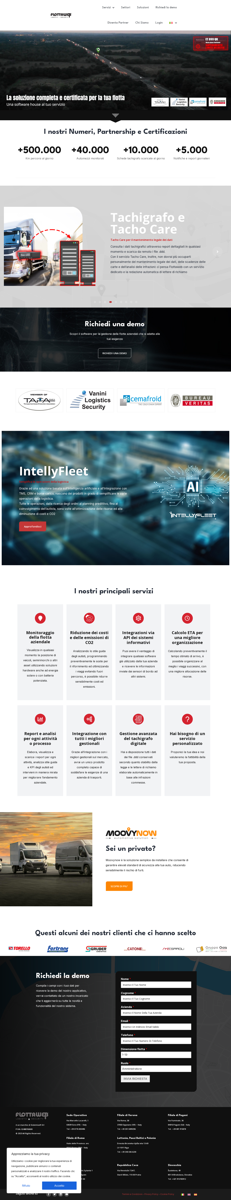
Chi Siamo (142, 22)
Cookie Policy (167, 1194)
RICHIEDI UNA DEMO (114, 353)
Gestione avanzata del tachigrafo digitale (138, 738)
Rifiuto (26, 1185)
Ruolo (126, 1063)
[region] (44, 1170)
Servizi (106, 7)
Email (125, 1021)
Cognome (128, 993)
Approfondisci (32, 526)
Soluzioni (143, 7)
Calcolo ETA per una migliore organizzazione (187, 637)
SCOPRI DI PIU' (119, 886)
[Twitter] (54, 1194)
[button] (95, 302)
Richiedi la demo (166, 7)
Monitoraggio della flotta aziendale (40, 637)
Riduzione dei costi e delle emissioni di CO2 (89, 637)
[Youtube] (66, 1194)
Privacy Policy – (152, 1194)
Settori (125, 7)
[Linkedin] (60, 1194)
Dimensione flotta (134, 1049)
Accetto (59, 1185)
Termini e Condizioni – (133, 1194)
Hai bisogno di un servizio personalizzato (187, 738)
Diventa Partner (118, 22)
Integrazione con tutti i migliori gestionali (89, 738)
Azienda (127, 1007)
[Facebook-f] (48, 1194)
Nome (126, 979)
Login (159, 22)
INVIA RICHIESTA (135, 1078)
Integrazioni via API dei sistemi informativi (138, 637)
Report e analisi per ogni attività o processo (40, 738)
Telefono (128, 1035)
